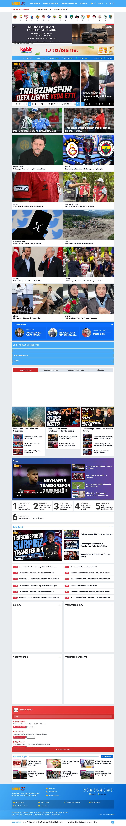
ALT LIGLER (37, 815)
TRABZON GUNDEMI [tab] (50, 370)
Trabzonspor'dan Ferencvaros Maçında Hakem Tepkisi (90, 573)
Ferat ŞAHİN (30, 330)
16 (62, 104)
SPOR (60, 813)
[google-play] (102, 794)
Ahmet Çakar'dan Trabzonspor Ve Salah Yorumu (66, 507)
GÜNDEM (83, 3)
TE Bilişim (111, 814)
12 (49, 104)
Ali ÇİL (61, 330)
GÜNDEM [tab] (100, 370)
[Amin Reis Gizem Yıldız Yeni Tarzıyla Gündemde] (88, 299)
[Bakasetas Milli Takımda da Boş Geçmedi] (78, 467)
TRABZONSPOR (34, 3)
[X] (87, 790)
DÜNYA (67, 241)
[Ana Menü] (112, 4)
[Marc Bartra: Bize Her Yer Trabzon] (78, 476)
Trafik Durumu (45, 802)
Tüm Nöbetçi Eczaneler (63, 749)
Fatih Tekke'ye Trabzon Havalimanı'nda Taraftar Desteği (51, 9)
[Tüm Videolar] (112, 461)
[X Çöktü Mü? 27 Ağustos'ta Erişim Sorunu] (37, 225)
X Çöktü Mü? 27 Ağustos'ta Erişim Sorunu (27, 243)
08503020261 (53, 792)
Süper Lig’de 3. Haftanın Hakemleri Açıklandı (28, 206)
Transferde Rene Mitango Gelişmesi (30, 518)
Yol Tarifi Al (31, 727)
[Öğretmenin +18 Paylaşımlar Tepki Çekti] (37, 299)
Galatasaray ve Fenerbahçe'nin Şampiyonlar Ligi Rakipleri (84, 169)
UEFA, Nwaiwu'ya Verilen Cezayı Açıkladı (86, 507)
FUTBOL (67, 167)
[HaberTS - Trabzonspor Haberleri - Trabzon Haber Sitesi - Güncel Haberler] (18, 3)
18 (68, 104)
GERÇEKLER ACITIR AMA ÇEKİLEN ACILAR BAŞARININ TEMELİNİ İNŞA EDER (68, 334)
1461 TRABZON (27, 815)
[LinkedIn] (97, 790)
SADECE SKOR (99, 334)
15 (58, 104)
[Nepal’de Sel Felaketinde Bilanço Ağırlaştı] (88, 225)
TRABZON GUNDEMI (50, 3)
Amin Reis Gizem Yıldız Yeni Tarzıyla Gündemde (81, 318)
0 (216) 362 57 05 (20, 727)
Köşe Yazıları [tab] (20, 324)
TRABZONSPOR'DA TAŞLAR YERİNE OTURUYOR (33, 334)
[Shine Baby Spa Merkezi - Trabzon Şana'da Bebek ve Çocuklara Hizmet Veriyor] (78, 494)
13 (52, 104)
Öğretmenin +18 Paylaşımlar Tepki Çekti (26, 318)
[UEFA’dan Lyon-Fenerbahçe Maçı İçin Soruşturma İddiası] (88, 262)
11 (45, 104)
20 (75, 104)
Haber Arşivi (44, 806)
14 (55, 104)
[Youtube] (101, 790)
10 (42, 104)
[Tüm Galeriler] (112, 527)
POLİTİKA (16, 279)
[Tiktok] (104, 790)
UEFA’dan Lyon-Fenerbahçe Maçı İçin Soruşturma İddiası (84, 281)
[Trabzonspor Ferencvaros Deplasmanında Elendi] (37, 150)
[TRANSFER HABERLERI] (112, 657)
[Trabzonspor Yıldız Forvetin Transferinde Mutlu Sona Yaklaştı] (71, 545)
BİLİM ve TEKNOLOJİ (19, 241)
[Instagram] (94, 790)
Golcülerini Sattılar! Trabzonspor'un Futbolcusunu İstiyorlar (23, 507)
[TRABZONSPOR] (60, 657)
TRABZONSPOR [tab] (25, 370)
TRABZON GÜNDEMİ (71, 204)
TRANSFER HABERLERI (69, 3)
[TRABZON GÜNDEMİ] (112, 605)
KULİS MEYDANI (17, 815)
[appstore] (93, 794)
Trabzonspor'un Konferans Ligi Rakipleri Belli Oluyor (38, 567)
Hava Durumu (20, 802)
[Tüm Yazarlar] (112, 324)
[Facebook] (84, 790)
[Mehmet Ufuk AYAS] (86, 332)
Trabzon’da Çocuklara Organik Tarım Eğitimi (79, 206)
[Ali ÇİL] (52, 332)
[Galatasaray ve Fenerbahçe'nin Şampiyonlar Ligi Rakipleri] (88, 150)
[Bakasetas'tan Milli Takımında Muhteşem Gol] (78, 485)
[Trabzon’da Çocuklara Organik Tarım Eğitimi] (88, 187)
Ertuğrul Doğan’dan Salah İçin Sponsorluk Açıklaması (107, 507)
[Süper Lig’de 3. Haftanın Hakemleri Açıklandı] (37, 187)
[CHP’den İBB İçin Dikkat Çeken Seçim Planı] (37, 262)
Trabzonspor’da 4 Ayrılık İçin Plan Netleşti (45, 507)
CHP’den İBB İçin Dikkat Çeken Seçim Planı (27, 281)
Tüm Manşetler (95, 802)
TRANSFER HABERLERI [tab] (75, 370)
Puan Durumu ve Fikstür (73, 802)
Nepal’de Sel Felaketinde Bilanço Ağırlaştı (79, 243)
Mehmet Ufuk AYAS (99, 331)
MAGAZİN (68, 316)
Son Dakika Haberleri (21, 806)
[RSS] (111, 790)
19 (71, 104)
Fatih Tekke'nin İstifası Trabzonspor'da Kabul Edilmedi (90, 579)
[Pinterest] (91, 790)
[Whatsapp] (108, 790)
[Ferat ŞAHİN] (19, 332)
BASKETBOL (56, 815)
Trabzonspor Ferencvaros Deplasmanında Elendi (29, 169)
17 (65, 104)
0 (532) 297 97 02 (20, 737)
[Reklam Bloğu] (63, 34)
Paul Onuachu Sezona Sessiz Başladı (84, 567)
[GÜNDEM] (60, 605)
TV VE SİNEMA (46, 815)
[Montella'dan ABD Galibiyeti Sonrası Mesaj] (71, 555)
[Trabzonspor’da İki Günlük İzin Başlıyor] (71, 534)
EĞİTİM (15, 316)
